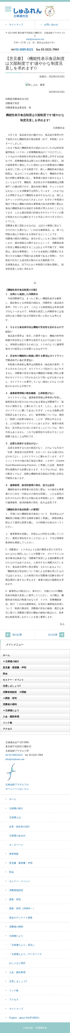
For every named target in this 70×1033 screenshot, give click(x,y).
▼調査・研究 (10, 698)
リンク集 (7, 722)
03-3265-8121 (24, 49)
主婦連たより (16, 936)
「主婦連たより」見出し (22, 945)
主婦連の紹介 (16, 808)
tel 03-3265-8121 (14, 755)
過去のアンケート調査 (20, 917)
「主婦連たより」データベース (25, 954)
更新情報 (13, 853)
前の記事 (17, 634)
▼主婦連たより (11, 710)
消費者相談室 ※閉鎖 (14, 692)
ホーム (6, 655)
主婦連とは (15, 817)
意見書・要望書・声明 (14, 667)
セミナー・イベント (13, 679)
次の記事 (52, 634)
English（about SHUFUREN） (25, 1017)
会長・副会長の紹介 (19, 826)
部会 (5, 673)
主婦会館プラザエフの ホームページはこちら (17, 786)
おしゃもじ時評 (17, 963)
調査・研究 (15, 899)
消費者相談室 (16, 890)
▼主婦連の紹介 (11, 661)
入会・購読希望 (11, 716)
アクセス (7, 728)
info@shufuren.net (35, 39)
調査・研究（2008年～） (22, 908)
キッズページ (16, 844)
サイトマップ (16, 1008)
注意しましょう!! (12, 686)
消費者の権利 (10, 704)
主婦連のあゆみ (17, 835)
